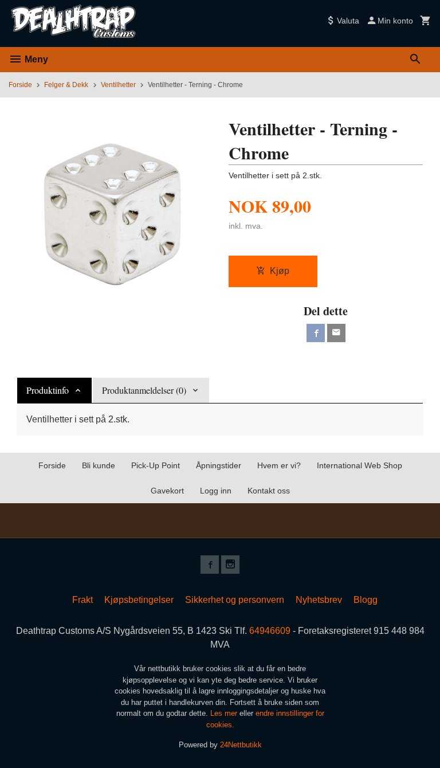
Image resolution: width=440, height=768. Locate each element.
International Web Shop (359, 465)
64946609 (269, 631)
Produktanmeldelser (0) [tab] (144, 390)
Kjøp (279, 271)
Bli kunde (98, 465)
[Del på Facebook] (316, 333)
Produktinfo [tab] (47, 390)
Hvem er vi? (279, 465)
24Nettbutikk (241, 744)
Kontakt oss (268, 490)
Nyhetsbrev (319, 600)
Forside (20, 85)
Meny (35, 59)
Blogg (365, 600)
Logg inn (215, 490)
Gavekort (167, 490)
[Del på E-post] (336, 333)
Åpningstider (218, 465)
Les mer (224, 713)
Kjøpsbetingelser (139, 600)
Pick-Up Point (155, 465)
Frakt (82, 600)
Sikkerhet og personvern (234, 600)
